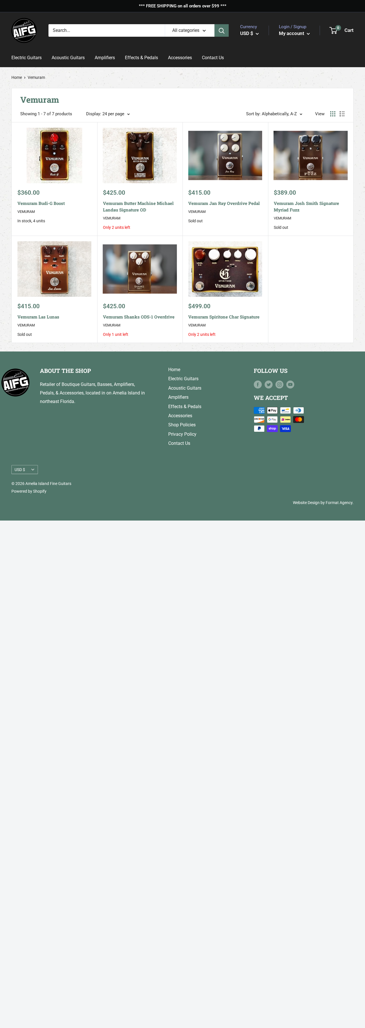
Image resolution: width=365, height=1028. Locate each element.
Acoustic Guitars (68, 58)
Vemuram (26, 211)
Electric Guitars (26, 58)
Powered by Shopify (28, 491)
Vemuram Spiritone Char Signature (223, 317)
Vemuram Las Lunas (38, 317)
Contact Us (213, 58)
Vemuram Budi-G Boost (41, 203)
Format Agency (339, 502)
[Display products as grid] (332, 113)
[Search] (221, 30)
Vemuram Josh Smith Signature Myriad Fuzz (306, 206)
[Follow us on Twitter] (269, 384)
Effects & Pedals (141, 58)
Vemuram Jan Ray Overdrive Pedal (224, 203)
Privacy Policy (182, 434)
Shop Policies (182, 424)
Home (16, 77)
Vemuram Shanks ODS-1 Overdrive (139, 317)
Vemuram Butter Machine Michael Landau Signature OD (138, 206)
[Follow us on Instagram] (279, 384)
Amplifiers (105, 58)
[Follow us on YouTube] (290, 384)
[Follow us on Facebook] (258, 384)
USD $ (20, 469)
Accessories (180, 58)
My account (292, 33)
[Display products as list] (342, 113)
